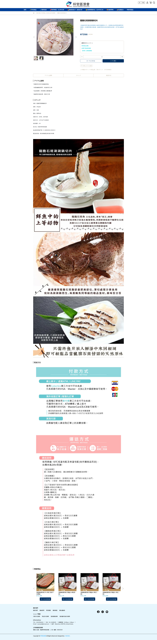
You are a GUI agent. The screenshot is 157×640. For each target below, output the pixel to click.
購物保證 (55, 610)
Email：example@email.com (41, 624)
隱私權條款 (62, 610)
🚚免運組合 (120, 10)
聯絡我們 (42, 610)
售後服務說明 (54, 616)
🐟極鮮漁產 (43, 10)
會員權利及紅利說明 (65, 616)
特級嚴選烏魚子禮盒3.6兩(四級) (66, 593)
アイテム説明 (48, 75)
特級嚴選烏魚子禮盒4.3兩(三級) (89, 593)
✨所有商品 (33, 10)
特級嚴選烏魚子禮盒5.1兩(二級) (111, 593)
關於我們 (35, 610)
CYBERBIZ (67, 636)
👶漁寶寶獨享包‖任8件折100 (94, 10)
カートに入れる (91, 61)
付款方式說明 (36, 616)
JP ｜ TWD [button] (141, 2)
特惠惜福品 (130, 10)
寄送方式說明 (45, 616)
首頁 (25, 10)
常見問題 (48, 610)
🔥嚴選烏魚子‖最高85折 (74, 10)
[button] (76, 37)
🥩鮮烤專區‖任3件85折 (57, 10)
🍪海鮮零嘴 (110, 10)
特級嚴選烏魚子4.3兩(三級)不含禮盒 (45, 593)
